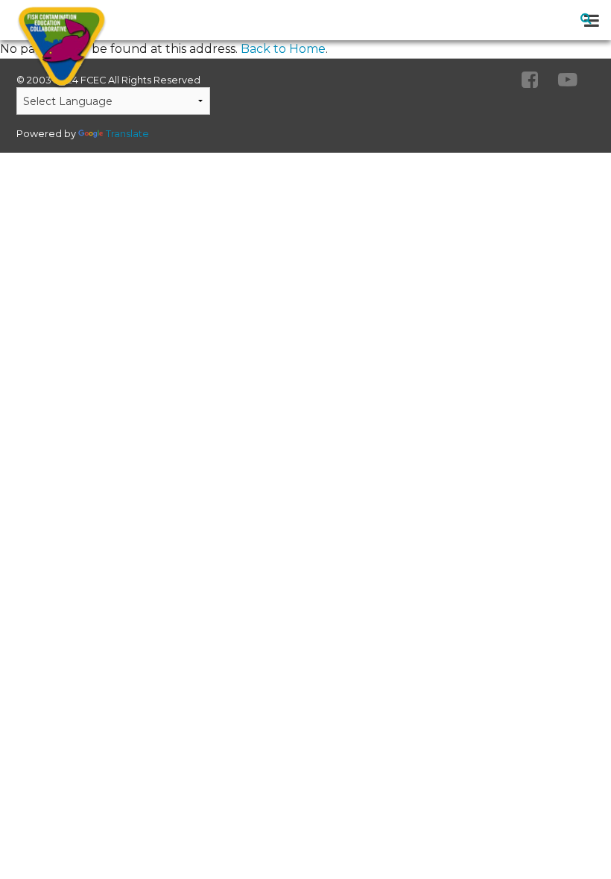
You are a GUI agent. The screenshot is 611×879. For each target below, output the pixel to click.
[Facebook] (530, 80)
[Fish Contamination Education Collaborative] (55, 47)
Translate (127, 133)
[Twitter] (567, 80)
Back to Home (283, 49)
